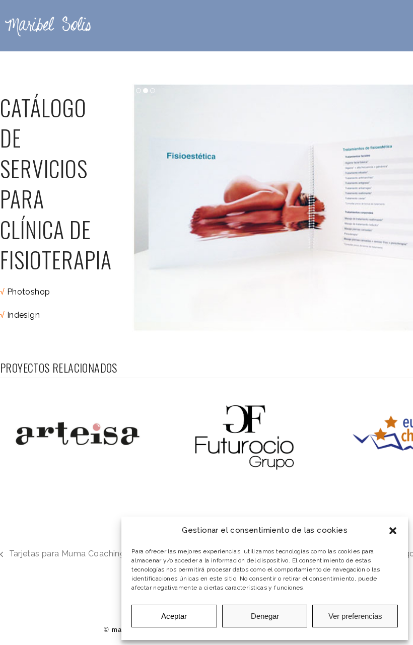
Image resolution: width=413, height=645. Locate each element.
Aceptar (174, 616)
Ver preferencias (355, 616)
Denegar (265, 616)
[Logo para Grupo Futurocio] (246, 437)
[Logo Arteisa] (79, 437)
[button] (393, 531)
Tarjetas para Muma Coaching (62, 554)
